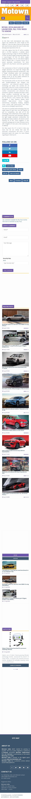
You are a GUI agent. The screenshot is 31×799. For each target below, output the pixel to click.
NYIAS (20, 169)
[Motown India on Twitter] (12, 5)
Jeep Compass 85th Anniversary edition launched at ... (13, 451)
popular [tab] (15, 558)
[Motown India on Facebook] (7, 5)
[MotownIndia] (15, 11)
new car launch (14, 173)
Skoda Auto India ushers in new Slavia (13, 430)
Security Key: (7, 258)
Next (11, 23)
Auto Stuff (7, 629)
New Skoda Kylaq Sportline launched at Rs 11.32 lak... (14, 367)
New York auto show (9, 169)
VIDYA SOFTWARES (14, 797)
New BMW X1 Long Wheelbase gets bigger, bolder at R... (14, 346)
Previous (18, 23)
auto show (10, 166)
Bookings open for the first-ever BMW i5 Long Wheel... (15, 325)
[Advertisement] (15, 200)
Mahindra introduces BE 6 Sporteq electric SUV (14, 472)
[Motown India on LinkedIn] (27, 5)
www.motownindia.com (13, 759)
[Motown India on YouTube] (17, 5)
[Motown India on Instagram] (22, 5)
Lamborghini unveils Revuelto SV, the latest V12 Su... (14, 494)
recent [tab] (15, 555)
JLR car (5, 173)
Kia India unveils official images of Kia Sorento (15, 388)
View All (25, 23)
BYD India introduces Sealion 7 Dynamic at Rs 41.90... (15, 409)
